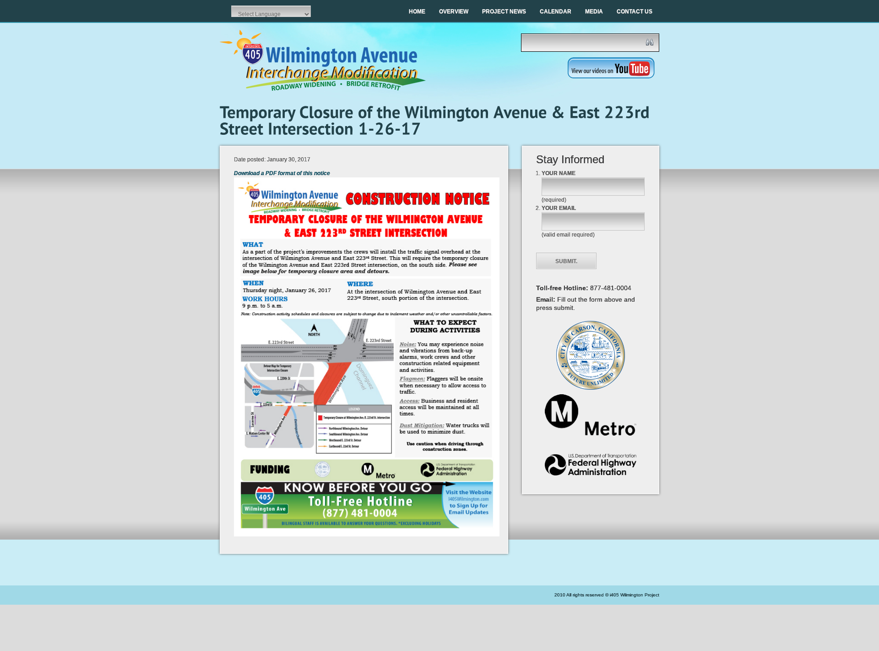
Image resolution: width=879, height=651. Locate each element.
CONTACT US (634, 11)
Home (417, 11)
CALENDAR (555, 11)
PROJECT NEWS (504, 11)
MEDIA (594, 11)
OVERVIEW (453, 11)
